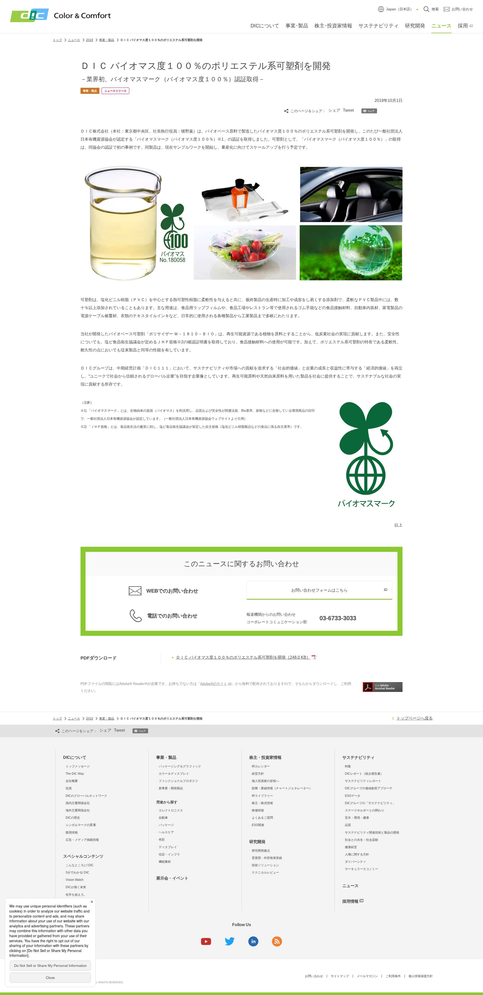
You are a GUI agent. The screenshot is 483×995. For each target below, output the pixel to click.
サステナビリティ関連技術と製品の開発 (372, 832)
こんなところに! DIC (80, 865)
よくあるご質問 (262, 817)
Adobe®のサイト (213, 684)
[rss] (277, 941)
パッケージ (166, 825)
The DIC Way (75, 773)
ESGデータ (352, 796)
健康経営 (351, 847)
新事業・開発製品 (171, 788)
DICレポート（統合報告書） (364, 773)
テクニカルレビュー (265, 872)
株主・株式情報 (262, 803)
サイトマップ (340, 976)
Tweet (348, 110)
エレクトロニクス (171, 810)
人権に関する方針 (357, 854)
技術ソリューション (265, 865)
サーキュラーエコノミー (361, 869)
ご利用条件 (393, 976)
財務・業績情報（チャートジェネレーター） (282, 788)
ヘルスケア (166, 832)
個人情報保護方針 (421, 976)
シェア (334, 110)
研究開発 (415, 25)
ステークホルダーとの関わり (364, 810)
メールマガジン (367, 976)
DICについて (265, 25)
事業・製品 (166, 757)
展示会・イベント (172, 878)
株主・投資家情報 (265, 757)
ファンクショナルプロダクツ (178, 781)
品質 (348, 825)
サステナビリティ (378, 25)
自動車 (163, 817)
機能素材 (165, 861)
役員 (69, 788)
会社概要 (72, 781)
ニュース (441, 25)
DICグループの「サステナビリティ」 (370, 803)
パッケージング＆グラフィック (180, 766)
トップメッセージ (78, 766)
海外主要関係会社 (78, 810)
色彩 (162, 839)
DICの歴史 (73, 817)
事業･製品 (297, 25)
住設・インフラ (169, 854)
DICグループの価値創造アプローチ (368, 788)
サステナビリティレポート (363, 781)
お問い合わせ (314, 976)
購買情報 (72, 832)
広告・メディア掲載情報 (82, 840)
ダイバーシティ (355, 861)
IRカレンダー (261, 766)
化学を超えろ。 (76, 894)
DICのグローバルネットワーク (86, 796)
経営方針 (258, 773)
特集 (348, 766)
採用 (463, 25)
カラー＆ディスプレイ (174, 773)
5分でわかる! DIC (77, 872)
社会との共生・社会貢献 (361, 840)
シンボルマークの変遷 (81, 825)
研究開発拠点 (261, 850)
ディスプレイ (168, 847)
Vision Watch (75, 880)
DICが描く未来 (76, 887)
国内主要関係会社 (78, 803)
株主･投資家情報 (333, 25)
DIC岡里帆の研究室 (79, 902)
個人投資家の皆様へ (265, 781)
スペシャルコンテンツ (83, 856)
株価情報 (258, 810)
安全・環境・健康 (357, 817)
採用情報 (350, 901)
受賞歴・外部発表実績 (267, 858)
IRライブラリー (262, 796)
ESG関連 (258, 825)
